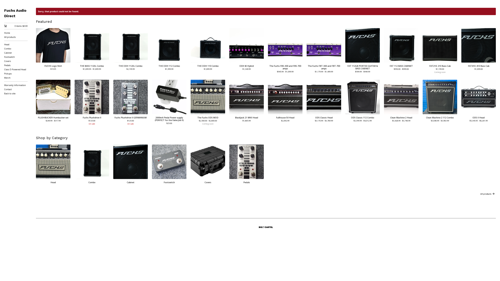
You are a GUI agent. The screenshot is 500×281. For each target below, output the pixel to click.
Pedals (7, 65)
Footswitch (9, 57)
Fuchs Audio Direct (15, 13)
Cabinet (8, 52)
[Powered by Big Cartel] (266, 227)
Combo (7, 48)
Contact (8, 89)
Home (7, 32)
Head (6, 44)
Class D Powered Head (15, 69)
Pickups (8, 73)
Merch (7, 77)
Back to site (9, 93)
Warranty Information (15, 85)
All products (10, 37)
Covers (7, 61)
